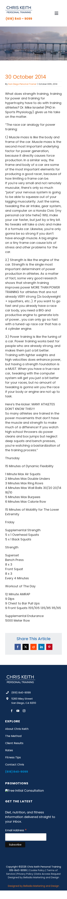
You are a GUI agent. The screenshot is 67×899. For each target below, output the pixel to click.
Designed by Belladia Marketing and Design (33, 877)
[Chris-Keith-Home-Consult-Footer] (24, 790)
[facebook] (11, 710)
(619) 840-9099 (21, 692)
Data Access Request (48, 874)
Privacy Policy (25, 874)
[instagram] (24, 710)
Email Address (16, 830)
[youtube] (17, 710)
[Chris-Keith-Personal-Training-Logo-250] (18, 7)
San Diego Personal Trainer (22, 84)
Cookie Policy (37, 870)
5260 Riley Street (22, 698)
